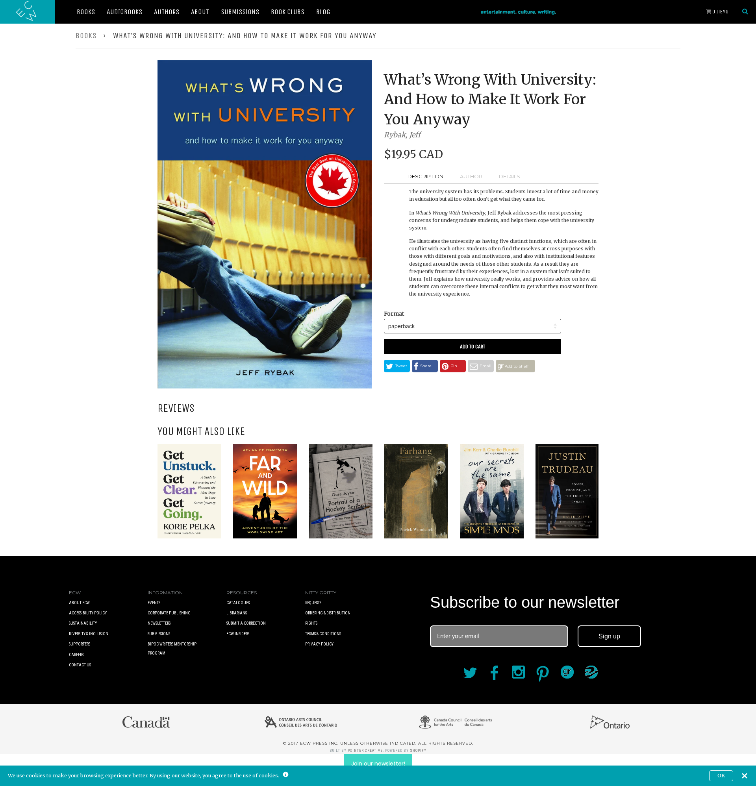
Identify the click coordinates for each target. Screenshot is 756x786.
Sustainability (83, 623)
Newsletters (159, 623)
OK (721, 776)
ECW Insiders (237, 634)
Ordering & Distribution (327, 613)
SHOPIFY (418, 751)
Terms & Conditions (323, 634)
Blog (323, 11)
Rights (311, 623)
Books (86, 11)
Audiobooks (124, 11)
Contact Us (80, 665)
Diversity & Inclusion (88, 634)
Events (154, 603)
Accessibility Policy (88, 613)
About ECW (79, 603)
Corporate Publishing (169, 613)
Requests (313, 603)
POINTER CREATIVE (365, 751)
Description (425, 176)
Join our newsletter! (378, 764)
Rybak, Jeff (402, 134)
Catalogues (238, 603)
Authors (166, 11)
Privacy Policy (319, 644)
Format (394, 313)
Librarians (236, 613)
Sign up (609, 636)
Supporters (79, 644)
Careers (76, 655)
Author (471, 176)
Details (509, 176)
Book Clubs (287, 11)
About (200, 11)
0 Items (719, 11)
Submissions (240, 11)
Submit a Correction (246, 623)
